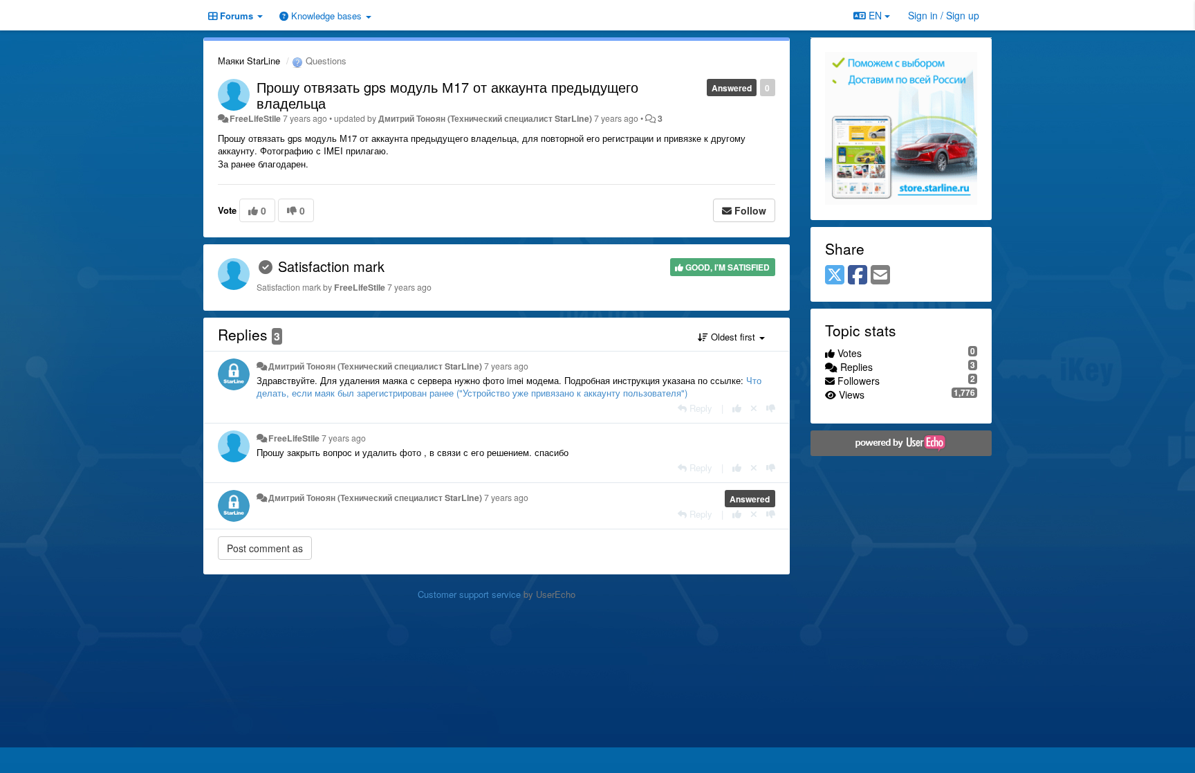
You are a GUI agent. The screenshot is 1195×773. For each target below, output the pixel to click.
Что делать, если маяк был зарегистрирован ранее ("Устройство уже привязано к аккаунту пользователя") (509, 387)
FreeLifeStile (255, 118)
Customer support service (469, 594)
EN (875, 15)
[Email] (880, 275)
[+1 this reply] (736, 408)
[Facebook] (857, 275)
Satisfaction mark (331, 266)
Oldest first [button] (733, 336)
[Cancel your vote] (753, 408)
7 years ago (506, 366)
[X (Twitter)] (834, 275)
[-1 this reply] (770, 408)
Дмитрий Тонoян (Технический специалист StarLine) (485, 118)
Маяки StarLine (249, 60)
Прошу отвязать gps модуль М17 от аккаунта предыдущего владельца (447, 95)
